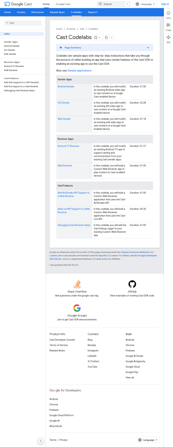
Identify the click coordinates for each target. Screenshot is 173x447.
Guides (21, 12)
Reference (37, 12)
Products (71, 29)
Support (92, 12)
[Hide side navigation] (40, 441)
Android (130, 339)
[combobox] (114, 4)
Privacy (63, 440)
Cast (28, 4)
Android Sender (66, 86)
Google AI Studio (134, 356)
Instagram (93, 350)
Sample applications (80, 70)
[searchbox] (22, 23)
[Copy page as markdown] (106, 37)
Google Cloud (133, 366)
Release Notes (57, 350)
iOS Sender (64, 102)
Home (46, 4)
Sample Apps (57, 12)
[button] (104, 47)
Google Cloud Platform (62, 415)
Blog (90, 339)
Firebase (130, 350)
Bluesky (92, 345)
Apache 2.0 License (108, 255)
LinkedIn (92, 356)
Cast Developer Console (62, 339)
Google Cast (63, 4)
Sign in (165, 4)
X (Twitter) (93, 361)
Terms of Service (59, 345)
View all (130, 377)
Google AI (55, 420)
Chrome (130, 345)
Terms (53, 440)
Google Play (132, 372)
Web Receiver (65, 165)
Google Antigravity (135, 361)
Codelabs (76, 12)
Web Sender (64, 119)
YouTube (92, 366)
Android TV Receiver (68, 146)
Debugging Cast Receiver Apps (74, 225)
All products (56, 426)
